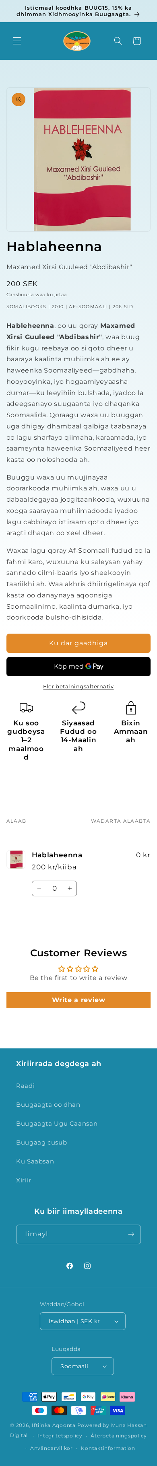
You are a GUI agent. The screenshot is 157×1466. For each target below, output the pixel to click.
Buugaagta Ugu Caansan (56, 1123)
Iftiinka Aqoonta (54, 1425)
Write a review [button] (78, 1000)
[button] (17, 41)
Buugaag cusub (41, 1142)
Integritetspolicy (60, 1436)
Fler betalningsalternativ (78, 687)
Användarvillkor (51, 1448)
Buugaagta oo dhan (48, 1104)
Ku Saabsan (35, 1161)
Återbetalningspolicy (119, 1436)
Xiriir (23, 1180)
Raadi (25, 1085)
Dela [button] (21, 781)
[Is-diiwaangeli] (131, 1234)
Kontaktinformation (108, 1448)
